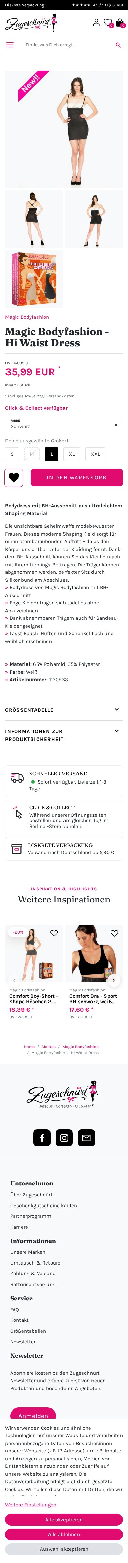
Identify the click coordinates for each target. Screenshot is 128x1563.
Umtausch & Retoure (35, 1263)
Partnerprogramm (30, 1216)
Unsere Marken (27, 1252)
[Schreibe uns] (86, 1137)
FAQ (14, 1309)
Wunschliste (13, 478)
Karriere (19, 1227)
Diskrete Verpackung (60, 845)
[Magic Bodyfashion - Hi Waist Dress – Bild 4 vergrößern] (34, 279)
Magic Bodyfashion (27, 317)
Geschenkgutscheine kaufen (43, 1205)
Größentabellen (28, 1331)
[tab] (64, 710)
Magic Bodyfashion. (80, 1046)
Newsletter (22, 1342)
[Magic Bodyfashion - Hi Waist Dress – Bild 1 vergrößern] (64, 129)
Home (29, 1046)
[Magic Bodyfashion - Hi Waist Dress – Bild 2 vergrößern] (34, 219)
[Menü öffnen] (10, 45)
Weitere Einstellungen (30, 1505)
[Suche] (118, 45)
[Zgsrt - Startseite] (64, 1095)
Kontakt (19, 1320)
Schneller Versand (58, 773)
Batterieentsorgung (32, 1284)
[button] (96, 22)
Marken (49, 1046)
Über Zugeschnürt (31, 1195)
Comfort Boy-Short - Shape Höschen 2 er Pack (33, 998)
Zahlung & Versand (33, 1273)
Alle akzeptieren (64, 1520)
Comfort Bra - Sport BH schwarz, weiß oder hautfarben (93, 998)
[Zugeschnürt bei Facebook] (42, 1137)
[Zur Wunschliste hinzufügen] (54, 933)
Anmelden (33, 1416)
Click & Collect (52, 807)
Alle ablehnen (64, 1534)
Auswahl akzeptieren (64, 1549)
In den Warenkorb (76, 477)
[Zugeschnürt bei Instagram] (64, 1137)
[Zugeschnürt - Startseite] (31, 22)
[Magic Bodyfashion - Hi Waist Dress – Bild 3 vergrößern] (94, 219)
